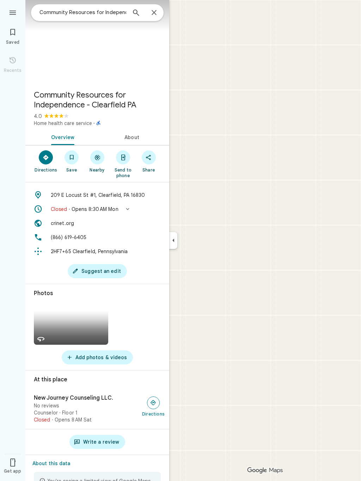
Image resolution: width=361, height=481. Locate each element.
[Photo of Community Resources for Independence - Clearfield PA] (97, 42)
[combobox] (82, 12)
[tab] (61, 136)
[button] (97, 209)
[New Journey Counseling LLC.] (97, 409)
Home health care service (63, 123)
